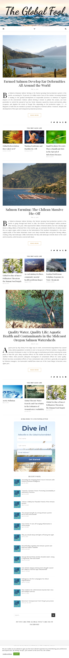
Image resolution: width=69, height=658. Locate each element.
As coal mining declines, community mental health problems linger (34, 277)
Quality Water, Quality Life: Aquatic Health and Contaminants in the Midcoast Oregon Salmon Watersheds (34, 336)
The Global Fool (34, 11)
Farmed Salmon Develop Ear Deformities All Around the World (34, 83)
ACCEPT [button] (16, 654)
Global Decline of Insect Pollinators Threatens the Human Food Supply (12, 278)
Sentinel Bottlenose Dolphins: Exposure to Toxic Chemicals (55, 277)
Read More (34, 115)
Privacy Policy (29, 467)
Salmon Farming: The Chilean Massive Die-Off (34, 211)
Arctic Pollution (9, 401)
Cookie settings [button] (7, 654)
